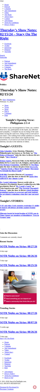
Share (6, 105)
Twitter (6, 46)
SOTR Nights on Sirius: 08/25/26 (18, 265)
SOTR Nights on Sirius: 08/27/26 (18, 246)
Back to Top (8, 378)
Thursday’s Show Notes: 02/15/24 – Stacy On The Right (18, 34)
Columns (7, 9)
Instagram (7, 48)
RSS (6, 368)
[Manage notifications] (35, 387)
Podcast (7, 7)
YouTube (7, 52)
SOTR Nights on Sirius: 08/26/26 (18, 255)
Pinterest (7, 50)
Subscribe (3, 57)
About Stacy (8, 17)
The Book (8, 15)
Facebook (7, 44)
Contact (7, 19)
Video (6, 13)
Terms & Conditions (11, 23)
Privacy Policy (9, 25)
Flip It (6, 111)
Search (2, 55)
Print (6, 115)
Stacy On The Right (7, 338)
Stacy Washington (9, 100)
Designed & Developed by (9, 388)
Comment (7, 113)
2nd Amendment (10, 11)
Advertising (8, 21)
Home (6, 5)
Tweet (6, 107)
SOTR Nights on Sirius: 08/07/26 (18, 322)
